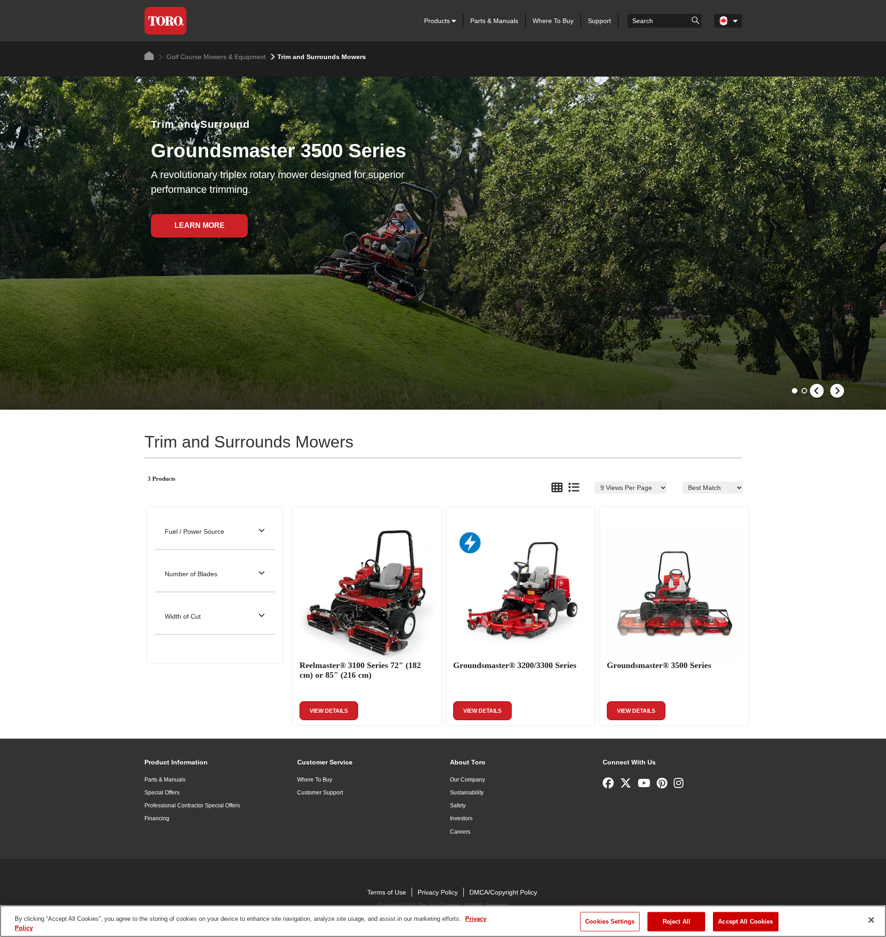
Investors (461, 818)
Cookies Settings (610, 921)
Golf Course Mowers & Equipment (215, 56)
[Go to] (695, 19)
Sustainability (467, 792)
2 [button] (805, 391)
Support (599, 20)
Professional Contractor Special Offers (192, 805)
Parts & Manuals (494, 20)
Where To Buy (553, 20)
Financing (156, 818)
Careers (460, 832)
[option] (443, 243)
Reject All (676, 921)
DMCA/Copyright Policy (503, 892)
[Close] (871, 920)
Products (438, 20)
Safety (458, 805)
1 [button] (795, 391)
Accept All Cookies (745, 921)
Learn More (199, 225)
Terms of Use (386, 892)
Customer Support (320, 792)
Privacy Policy (438, 892)
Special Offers (162, 792)
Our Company (467, 779)
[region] (443, 921)
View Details (329, 711)
